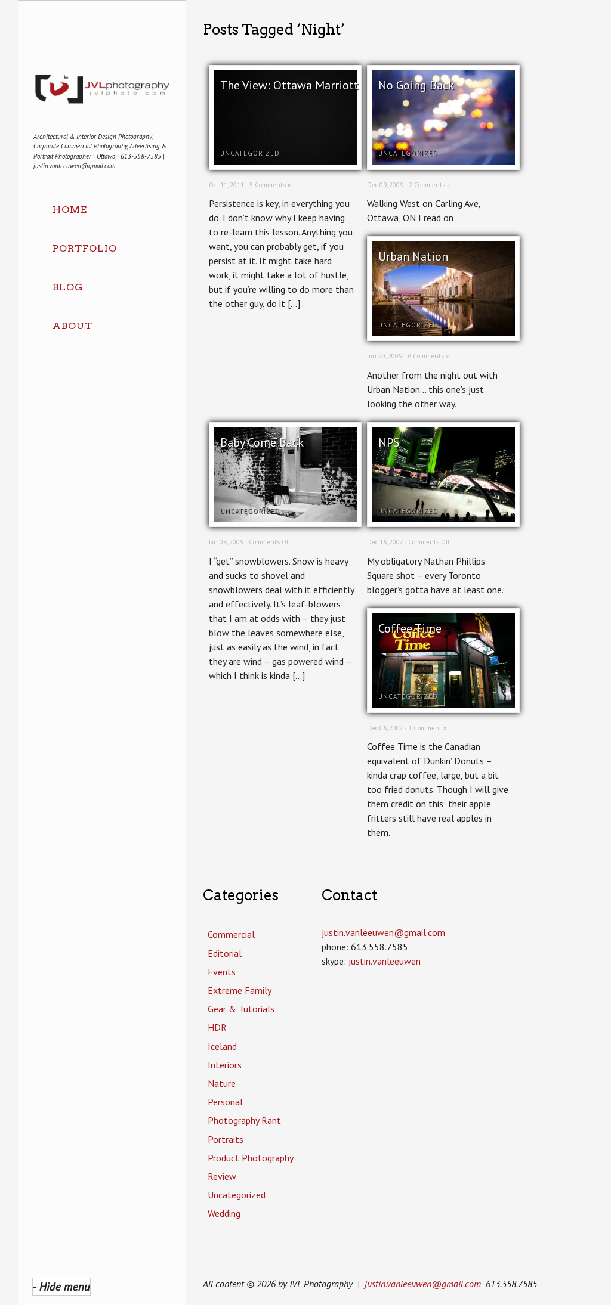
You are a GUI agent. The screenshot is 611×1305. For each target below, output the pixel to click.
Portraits (225, 1139)
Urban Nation (413, 256)
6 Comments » (428, 356)
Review (222, 1176)
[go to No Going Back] (443, 162)
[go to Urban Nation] (443, 333)
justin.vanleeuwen (384, 961)
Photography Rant (244, 1120)
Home (70, 209)
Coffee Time (410, 628)
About (72, 325)
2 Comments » (429, 185)
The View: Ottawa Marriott (289, 85)
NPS (389, 442)
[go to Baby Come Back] (285, 519)
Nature (222, 1083)
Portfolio (85, 248)
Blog (68, 287)
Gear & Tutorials (241, 1009)
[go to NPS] (443, 519)
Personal (225, 1102)
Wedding (224, 1213)
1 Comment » (427, 728)
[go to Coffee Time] (443, 705)
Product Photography (251, 1158)
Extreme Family (239, 990)
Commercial (231, 934)
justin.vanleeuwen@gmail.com (423, 1283)
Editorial (225, 953)
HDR (217, 1027)
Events (222, 972)
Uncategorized (250, 153)
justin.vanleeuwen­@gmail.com (383, 932)
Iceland (222, 1046)
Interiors (225, 1065)
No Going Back (416, 85)
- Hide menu (61, 1286)
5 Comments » (270, 185)
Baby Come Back (262, 442)
